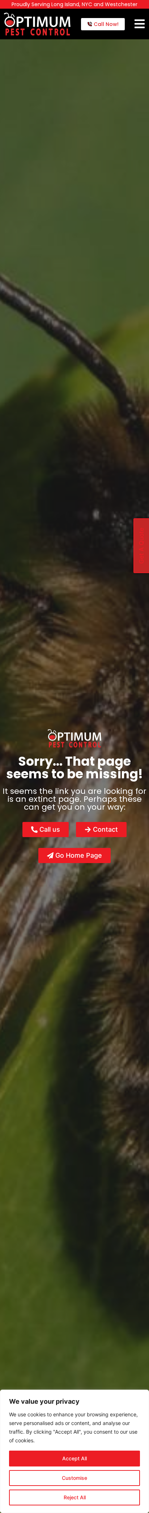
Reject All (75, 1497)
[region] (74, 1451)
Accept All (74, 1458)
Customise (74, 1478)
